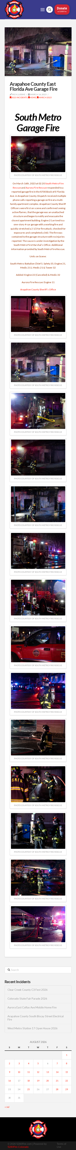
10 (19, 1072)
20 (47, 1081)
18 (28, 1081)
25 (28, 1089)
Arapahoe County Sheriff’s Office (38, 289)
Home (33, 97)
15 (66, 1072)
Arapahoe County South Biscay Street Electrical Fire (35, 1018)
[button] (42, 9)
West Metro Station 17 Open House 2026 (32, 1028)
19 (38, 1081)
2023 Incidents (19, 97)
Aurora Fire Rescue (36, 187)
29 (66, 1089)
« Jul (7, 1106)
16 (9, 1081)
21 (57, 1081)
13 (47, 1072)
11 (28, 1072)
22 (66, 1081)
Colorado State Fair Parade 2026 (27, 998)
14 (57, 1072)
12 (38, 1072)
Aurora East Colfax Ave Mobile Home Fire (32, 1007)
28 (57, 1089)
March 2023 (45, 97)
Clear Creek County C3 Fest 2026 (27, 989)
